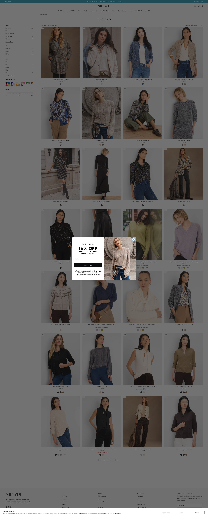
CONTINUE (88, 265)
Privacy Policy (118, 513)
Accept (181, 512)
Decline (197, 512)
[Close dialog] (133, 239)
